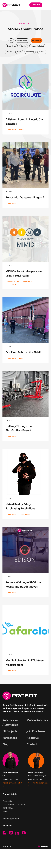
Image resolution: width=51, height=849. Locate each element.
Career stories (22, 40)
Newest (9, 52)
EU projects (36, 40)
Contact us (36, 5)
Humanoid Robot (37, 46)
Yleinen (42, 52)
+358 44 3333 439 (10, 780)
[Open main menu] (47, 5)
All (11, 40)
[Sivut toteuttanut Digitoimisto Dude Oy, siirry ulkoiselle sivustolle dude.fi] (43, 846)
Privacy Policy (7, 846)
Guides (23, 46)
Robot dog (30, 52)
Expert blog (11, 46)
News (19, 52)
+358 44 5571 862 (35, 780)
